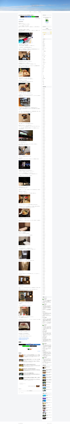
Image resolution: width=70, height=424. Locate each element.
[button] (37, 16)
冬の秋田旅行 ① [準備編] (21, 19)
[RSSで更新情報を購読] (30, 349)
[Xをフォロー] (28, 349)
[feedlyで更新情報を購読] (29, 349)
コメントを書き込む (29, 390)
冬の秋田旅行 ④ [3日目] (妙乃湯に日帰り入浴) (24, 338)
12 (45, 32)
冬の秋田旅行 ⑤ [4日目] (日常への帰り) (23, 339)
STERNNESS (47, 22)
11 (44, 32)
